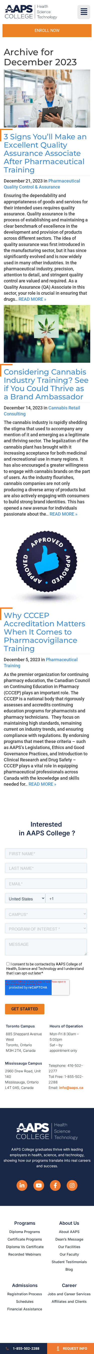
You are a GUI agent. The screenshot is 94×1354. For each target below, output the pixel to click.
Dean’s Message (69, 1239)
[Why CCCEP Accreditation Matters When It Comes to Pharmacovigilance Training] (47, 562)
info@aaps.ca (71, 1087)
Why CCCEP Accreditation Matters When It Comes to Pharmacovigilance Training (44, 632)
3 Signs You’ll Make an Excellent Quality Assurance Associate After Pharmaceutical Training (45, 153)
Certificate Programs (25, 1239)
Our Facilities (69, 1247)
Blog (69, 1269)
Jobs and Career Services (69, 1294)
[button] (83, 12)
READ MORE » (32, 299)
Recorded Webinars (24, 1254)
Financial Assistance (24, 1309)
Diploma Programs (24, 1231)
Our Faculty (69, 1254)
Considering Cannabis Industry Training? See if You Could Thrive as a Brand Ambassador (46, 384)
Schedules (25, 1301)
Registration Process (24, 1294)
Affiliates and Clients (69, 1301)
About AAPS (69, 1231)
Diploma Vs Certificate (25, 1247)
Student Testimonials (69, 1262)
